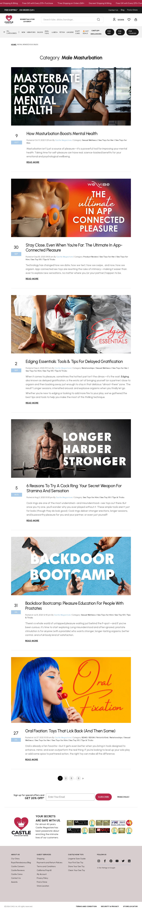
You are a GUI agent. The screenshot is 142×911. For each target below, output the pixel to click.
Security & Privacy (110, 906)
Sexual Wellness (89, 140)
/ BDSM (91, 737)
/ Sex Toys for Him (104, 615)
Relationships (88, 368)
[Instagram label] (98, 861)
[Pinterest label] (111, 861)
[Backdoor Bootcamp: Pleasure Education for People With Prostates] (71, 566)
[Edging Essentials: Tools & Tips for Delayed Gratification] (71, 324)
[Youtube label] (117, 861)
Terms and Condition (86, 906)
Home (13, 44)
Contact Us (113, 10)
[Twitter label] (123, 861)
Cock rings (32, 503)
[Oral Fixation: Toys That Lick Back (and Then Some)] (71, 690)
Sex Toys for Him (91, 497)
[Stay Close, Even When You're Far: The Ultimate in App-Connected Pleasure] (71, 208)
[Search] (98, 19)
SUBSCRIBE (103, 797)
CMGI (12, 906)
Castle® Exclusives (96, 32)
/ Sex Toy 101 (36, 259)
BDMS (85, 737)
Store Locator (130, 906)
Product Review (90, 257)
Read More (32, 162)
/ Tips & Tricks (48, 259)
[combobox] (72, 19)
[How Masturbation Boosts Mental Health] (71, 96)
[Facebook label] (104, 861)
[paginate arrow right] (83, 778)
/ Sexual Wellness (103, 368)
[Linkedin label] (129, 861)
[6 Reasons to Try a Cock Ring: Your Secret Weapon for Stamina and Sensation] (71, 448)
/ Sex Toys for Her (105, 140)
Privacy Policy (123, 797)
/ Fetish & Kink (102, 737)
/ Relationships (116, 737)
